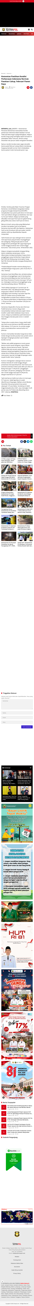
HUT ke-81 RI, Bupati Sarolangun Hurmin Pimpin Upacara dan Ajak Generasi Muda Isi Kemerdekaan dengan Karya (19, 1125)
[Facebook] (21, 441)
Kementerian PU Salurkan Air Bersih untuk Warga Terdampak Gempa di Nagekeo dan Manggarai (25, 494)
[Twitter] (24, 441)
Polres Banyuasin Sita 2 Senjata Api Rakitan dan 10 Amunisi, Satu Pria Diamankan (24, 782)
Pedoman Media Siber (17, 1263)
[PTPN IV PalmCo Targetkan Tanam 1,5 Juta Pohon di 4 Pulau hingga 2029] (25, 452)
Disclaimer (17, 1266)
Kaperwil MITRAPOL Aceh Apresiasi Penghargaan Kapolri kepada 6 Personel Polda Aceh (25, 477)
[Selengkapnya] (30, 767)
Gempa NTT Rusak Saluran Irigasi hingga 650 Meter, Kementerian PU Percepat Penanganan (8, 477)
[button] (32, 30)
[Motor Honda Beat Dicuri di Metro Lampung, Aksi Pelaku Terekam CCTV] (9, 774)
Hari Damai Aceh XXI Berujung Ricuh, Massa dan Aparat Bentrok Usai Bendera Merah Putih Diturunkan (19, 1106)
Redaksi (17, 1256)
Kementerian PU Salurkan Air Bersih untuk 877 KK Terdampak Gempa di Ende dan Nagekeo (8, 527)
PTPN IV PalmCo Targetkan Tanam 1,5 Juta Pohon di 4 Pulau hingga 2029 (25, 460)
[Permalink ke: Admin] (3, 87)
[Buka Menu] (29, 30)
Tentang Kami (17, 1260)
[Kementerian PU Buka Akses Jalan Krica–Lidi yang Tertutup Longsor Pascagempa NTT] (25, 519)
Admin (6, 87)
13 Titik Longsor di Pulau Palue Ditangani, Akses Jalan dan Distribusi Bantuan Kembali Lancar (8, 460)
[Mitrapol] (10, 29)
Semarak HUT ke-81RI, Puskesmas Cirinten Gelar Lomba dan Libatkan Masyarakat (19, 1131)
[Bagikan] (31, 87)
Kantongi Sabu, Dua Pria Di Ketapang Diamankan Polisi (9, 797)
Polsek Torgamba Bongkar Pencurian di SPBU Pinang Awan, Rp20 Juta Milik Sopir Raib (24, 797)
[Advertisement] (17, 14)
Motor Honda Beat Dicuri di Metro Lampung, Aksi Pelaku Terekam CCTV (9, 782)
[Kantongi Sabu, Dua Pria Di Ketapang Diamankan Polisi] (9, 790)
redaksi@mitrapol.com (19, 1253)
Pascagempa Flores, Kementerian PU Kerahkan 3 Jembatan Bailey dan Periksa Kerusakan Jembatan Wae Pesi (8, 510)
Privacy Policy (17, 1273)
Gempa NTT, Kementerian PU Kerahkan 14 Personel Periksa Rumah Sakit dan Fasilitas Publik (25, 544)
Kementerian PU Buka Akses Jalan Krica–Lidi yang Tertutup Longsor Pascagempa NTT (24, 527)
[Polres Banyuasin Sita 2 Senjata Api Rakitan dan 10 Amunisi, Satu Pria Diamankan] (24, 774)
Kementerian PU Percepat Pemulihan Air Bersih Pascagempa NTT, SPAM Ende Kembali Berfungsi (8, 544)
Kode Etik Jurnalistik (17, 1270)
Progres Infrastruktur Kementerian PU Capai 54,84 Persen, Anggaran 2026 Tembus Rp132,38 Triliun (8, 494)
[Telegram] (28, 441)
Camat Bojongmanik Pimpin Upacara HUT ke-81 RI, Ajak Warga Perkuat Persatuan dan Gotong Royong (19, 1112)
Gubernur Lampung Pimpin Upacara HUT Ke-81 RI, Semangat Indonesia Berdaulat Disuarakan (20, 1119)
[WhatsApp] (31, 441)
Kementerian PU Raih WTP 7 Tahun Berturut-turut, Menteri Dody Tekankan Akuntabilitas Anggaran (25, 510)
